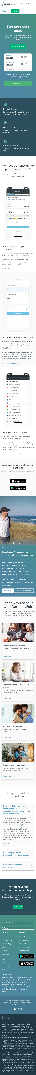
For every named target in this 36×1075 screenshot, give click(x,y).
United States (23, 989)
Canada (11, 978)
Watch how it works (18, 46)
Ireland (25, 980)
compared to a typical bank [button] (18, 77)
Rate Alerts (22, 944)
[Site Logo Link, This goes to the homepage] (9, 4)
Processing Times (7, 966)
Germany (5, 980)
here (9, 616)
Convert (4, 969)
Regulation (29, 1002)
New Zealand (22, 982)
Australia (5, 978)
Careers (4, 947)
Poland (13, 985)
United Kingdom (11, 989)
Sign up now (8, 591)
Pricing (4, 962)
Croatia (18, 978)
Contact (4, 951)
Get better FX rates (9, 363)
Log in (5, 11)
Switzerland (21, 987)
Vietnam (4, 991)
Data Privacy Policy (8, 1002)
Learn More (7, 843)
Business (31, 4)
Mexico (4, 982)
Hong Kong (13, 980)
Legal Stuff (23, 1002)
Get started (5, 269)
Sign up (15, 11)
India (20, 980)
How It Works (23, 937)
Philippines (5, 985)
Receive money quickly (10, 454)
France (31, 978)
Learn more (7, 657)
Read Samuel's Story (24, 591)
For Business (23, 940)
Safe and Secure (15, 1004)
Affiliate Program (24, 947)
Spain (14, 987)
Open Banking (24, 951)
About (4, 937)
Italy (30, 980)
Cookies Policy (16, 1002)
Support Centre (7, 959)
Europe (24, 978)
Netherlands (12, 982)
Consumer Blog (7, 940)
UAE (3, 989)
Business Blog (6, 944)
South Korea (6, 987)
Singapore (20, 985)
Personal (24, 4)
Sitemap (22, 1004)
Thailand (29, 987)
